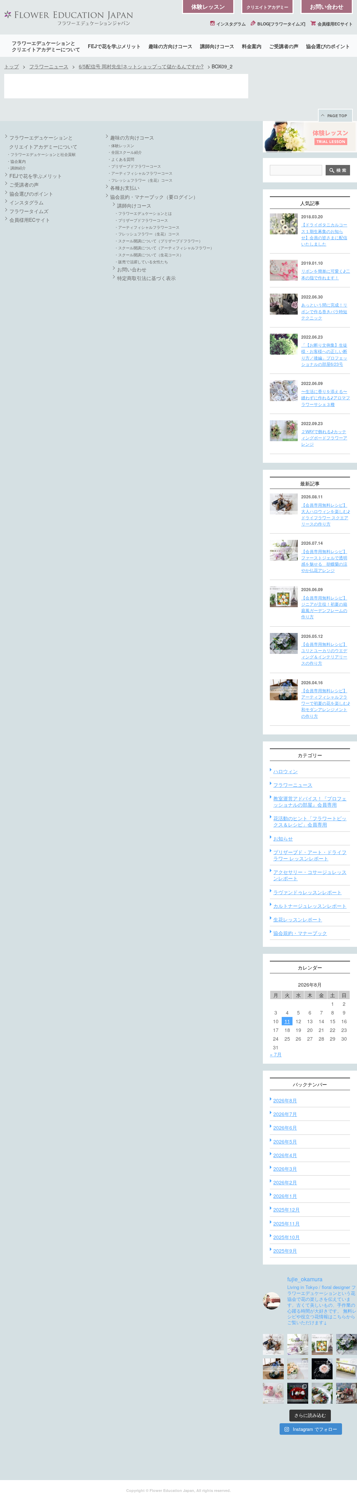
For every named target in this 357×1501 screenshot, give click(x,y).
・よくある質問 (120, 159)
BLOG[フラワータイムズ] (280, 24)
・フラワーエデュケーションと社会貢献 (41, 154)
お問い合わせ (326, 6)
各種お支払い (124, 187)
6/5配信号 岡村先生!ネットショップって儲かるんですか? (141, 66)
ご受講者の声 (283, 46)
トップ (11, 66)
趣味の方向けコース (170, 46)
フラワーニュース (48, 66)
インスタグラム (230, 24)
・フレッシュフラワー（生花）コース (140, 180)
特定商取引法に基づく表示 (146, 277)
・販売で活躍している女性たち (141, 261)
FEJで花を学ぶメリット (114, 46)
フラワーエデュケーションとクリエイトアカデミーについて (46, 46)
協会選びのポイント (328, 46)
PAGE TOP (337, 115)
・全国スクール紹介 (124, 152)
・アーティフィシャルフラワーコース (140, 173)
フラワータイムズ (28, 211)
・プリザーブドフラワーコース (134, 166)
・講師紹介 (16, 168)
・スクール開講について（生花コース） (148, 254)
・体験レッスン (120, 145)
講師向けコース (217, 46)
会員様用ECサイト (335, 24)
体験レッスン (208, 6)
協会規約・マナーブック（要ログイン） (154, 196)
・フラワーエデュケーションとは (143, 213)
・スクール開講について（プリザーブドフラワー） (158, 240)
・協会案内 (16, 161)
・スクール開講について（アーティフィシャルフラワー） (164, 247)
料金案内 (251, 46)
